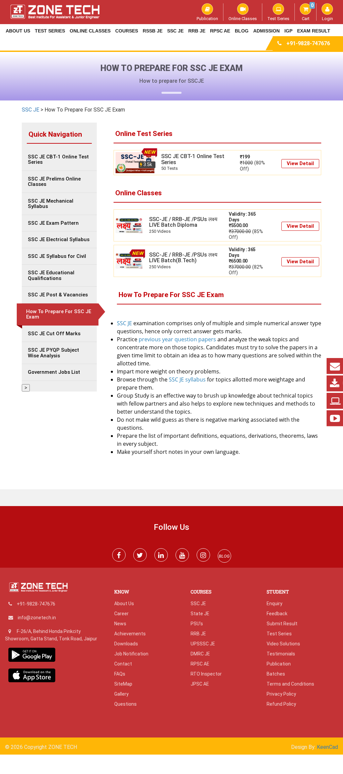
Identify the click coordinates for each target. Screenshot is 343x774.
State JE (200, 613)
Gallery (121, 694)
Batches (276, 674)
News (120, 623)
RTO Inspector (206, 674)
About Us (18, 30)
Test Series (278, 18)
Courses (126, 30)
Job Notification (131, 653)
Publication (207, 18)
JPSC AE (200, 684)
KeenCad (327, 747)
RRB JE (196, 30)
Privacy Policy (281, 694)
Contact (123, 663)
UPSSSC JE (203, 643)
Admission (266, 30)
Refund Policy (281, 704)
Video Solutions (283, 643)
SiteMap (123, 684)
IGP (288, 30)
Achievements (130, 633)
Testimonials (281, 653)
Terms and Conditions (290, 684)
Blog (242, 30)
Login (327, 18)
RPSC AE (220, 30)
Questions (125, 704)
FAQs (119, 674)
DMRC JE (200, 653)
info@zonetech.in (37, 617)
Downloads (126, 643)
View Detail (300, 163)
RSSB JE (152, 30)
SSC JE (175, 30)
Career (121, 613)
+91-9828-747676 (308, 43)
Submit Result (282, 623)
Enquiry (274, 603)
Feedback (277, 613)
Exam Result (313, 30)
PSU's (197, 623)
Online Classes (242, 18)
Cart (308, 12)
